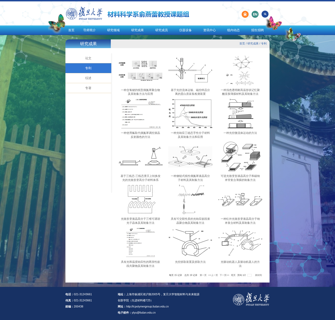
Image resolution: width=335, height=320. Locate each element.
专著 (88, 88)
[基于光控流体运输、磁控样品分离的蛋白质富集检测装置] (190, 70)
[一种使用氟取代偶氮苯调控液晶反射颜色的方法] (140, 113)
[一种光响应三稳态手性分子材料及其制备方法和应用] (190, 113)
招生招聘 (257, 30)
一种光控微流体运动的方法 (240, 132)
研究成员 (161, 30)
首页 (71, 30)
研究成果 (137, 30)
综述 (88, 78)
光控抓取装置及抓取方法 (190, 261)
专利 (264, 43)
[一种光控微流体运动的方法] (240, 113)
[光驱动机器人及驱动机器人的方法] (240, 242)
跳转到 (259, 275)
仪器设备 (185, 30)
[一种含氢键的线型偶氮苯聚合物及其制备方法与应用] (140, 70)
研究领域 (113, 30)
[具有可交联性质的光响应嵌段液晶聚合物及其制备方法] (190, 199)
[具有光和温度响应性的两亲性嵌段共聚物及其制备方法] (140, 242)
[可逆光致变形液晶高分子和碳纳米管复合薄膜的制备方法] (240, 156)
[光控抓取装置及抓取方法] (190, 242)
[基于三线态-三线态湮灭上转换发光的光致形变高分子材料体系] (140, 156)
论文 (88, 58)
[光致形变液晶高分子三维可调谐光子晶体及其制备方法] (140, 199)
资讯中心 (209, 30)
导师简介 (89, 30)
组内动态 (233, 30)
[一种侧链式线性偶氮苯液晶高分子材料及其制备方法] (190, 156)
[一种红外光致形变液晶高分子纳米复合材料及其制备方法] (240, 199)
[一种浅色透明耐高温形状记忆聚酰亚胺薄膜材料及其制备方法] (240, 70)
